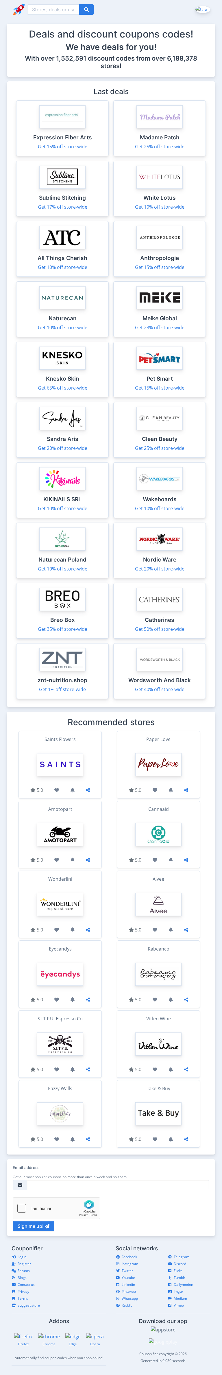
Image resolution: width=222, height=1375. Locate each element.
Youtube (128, 1277)
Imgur (178, 1291)
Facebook (129, 1256)
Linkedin (128, 1284)
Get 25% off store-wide (159, 146)
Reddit (127, 1305)
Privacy (23, 1291)
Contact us (26, 1284)
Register (24, 1263)
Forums (24, 1270)
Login (22, 1256)
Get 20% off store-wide (62, 448)
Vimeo (179, 1305)
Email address (26, 1167)
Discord (180, 1263)
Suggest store (29, 1305)
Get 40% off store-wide (159, 689)
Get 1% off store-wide (62, 689)
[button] (202, 9)
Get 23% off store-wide (159, 327)
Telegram (181, 1256)
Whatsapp (130, 1298)
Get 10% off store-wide (159, 207)
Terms (23, 1298)
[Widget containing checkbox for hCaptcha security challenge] (56, 1208)
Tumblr (179, 1277)
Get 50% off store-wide (159, 629)
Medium (180, 1298)
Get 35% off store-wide (62, 629)
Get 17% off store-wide (62, 207)
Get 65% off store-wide (62, 388)
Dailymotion (183, 1284)
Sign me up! (31, 1226)
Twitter (127, 1270)
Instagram (130, 1263)
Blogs (22, 1277)
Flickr (178, 1270)
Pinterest (129, 1291)
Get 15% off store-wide (62, 146)
